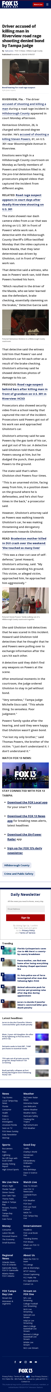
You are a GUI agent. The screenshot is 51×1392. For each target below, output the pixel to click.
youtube (31, 1362)
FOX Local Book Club (30, 1234)
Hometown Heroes (28, 1156)
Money (6, 1225)
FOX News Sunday (10, 1131)
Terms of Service (27, 933)
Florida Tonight (9, 1189)
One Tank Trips (9, 1195)
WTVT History (29, 1271)
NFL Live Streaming (27, 1299)
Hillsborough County (34, 51)
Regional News (7, 1257)
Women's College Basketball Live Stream (31, 1336)
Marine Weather (30, 1109)
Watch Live (38, 5)
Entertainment (32, 1225)
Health (5, 1113)
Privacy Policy (28, 930)
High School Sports (10, 1169)
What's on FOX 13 (31, 1245)
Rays (4, 1151)
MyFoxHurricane (30, 1125)
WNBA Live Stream (28, 1343)
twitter (20, 1362)
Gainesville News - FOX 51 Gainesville (10, 1269)
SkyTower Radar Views (30, 1098)
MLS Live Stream (30, 1348)
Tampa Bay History (7, 1214)
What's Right (7, 1186)
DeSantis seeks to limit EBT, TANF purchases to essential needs (16, 1047)
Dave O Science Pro (30, 1173)
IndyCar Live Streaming (28, 1321)
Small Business (8, 1242)
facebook (15, 1362)
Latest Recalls (8, 1233)
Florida (5, 1106)
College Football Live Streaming (30, 1304)
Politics (5, 1116)
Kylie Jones (9, 51)
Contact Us (28, 1284)
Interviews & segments (7, 1302)
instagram (25, 1362)
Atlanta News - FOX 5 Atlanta (8, 1274)
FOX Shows (28, 1242)
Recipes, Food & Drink (9, 1208)
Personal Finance (9, 1236)
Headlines (27, 1229)
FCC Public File (29, 1277)
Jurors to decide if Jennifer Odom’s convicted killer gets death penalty (32, 1005)
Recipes (26, 1166)
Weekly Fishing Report (8, 1165)
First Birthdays (29, 1169)
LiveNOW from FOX (30, 1195)
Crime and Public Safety (18, 873)
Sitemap (5, 1138)
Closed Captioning (31, 1274)
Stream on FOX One (29, 1292)
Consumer (6, 1109)
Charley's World (30, 1151)
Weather (28, 1093)
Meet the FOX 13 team (30, 1260)
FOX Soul (27, 1203)
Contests (27, 1248)
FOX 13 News (20, 51)
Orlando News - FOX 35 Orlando (9, 1263)
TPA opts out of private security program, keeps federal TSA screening (15, 1060)
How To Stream (30, 1186)
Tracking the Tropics (28, 1120)
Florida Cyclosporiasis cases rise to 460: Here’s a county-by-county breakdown (31, 951)
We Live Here (10, 1182)
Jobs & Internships (31, 1268)
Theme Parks (8, 1199)
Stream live (7, 1298)
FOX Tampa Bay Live (30, 1216)
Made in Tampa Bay (9, 1203)
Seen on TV (7, 1128)
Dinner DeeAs (8, 1192)
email (36, 1362)
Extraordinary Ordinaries (29, 1161)
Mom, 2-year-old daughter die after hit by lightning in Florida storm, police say (17, 1036)
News (5, 1093)
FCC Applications (30, 1281)
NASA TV (27, 1212)
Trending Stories (30, 1238)
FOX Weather (29, 1128)
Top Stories (7, 1097)
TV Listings (28, 1264)
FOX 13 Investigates (7, 1120)
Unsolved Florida (9, 1125)
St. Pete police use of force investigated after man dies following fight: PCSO (32, 978)
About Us (29, 1255)
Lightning (6, 1155)
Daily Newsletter (9, 1134)
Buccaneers (7, 1148)
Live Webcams (29, 1106)
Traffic (26, 1148)
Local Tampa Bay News (10, 1101)
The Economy (8, 1239)
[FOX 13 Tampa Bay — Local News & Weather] (10, 4)
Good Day (29, 1144)
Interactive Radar (30, 1103)
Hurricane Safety (30, 1116)
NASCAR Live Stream (29, 1316)
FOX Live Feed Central (29, 1208)
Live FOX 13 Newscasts (28, 1190)
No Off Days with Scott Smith (9, 1159)
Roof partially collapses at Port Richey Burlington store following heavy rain (16, 1072)
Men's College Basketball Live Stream (30, 1328)
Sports (6, 1144)
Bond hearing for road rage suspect (18, 87)
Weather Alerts (29, 1113)
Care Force (7, 1219)
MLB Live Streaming (27, 1310)
